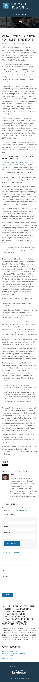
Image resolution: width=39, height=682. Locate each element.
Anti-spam (27, 678)
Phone (4, 564)
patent (7, 446)
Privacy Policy (20, 678)
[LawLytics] (19, 672)
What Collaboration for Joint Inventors (18, 38)
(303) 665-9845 (20, 14)
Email (6, 526)
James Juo (10, 44)
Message (7, 532)
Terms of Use (12, 678)
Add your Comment (15, 510)
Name (6, 520)
